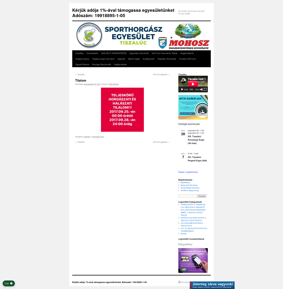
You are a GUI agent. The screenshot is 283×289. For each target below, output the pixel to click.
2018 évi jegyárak (161, 74)
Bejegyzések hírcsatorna (189, 185)
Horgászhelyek (120, 64)
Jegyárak (121, 58)
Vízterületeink (92, 53)
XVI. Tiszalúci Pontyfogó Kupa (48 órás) (196, 139)
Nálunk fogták (134, 58)
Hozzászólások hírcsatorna (190, 187)
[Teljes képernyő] (205, 89)
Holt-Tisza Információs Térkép (164, 53)
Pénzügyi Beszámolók (101, 64)
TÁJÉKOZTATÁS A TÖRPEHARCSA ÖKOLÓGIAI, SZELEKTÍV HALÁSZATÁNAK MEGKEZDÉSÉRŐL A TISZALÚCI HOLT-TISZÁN (193, 209)
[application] (193, 84)
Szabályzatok (148, 58)
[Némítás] (201, 89)
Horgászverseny (82, 58)
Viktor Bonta (114, 84)
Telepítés (80, 74)
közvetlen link (98, 136)
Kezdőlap (79, 53)
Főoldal (87, 136)
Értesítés (184, 233)
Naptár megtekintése (188, 171)
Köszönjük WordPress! (189, 282)
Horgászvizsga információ (103, 58)
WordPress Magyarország (190, 190)
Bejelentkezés (185, 182)
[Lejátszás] (182, 89)
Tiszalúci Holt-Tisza (187, 58)
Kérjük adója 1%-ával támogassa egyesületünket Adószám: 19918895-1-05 (123, 12)
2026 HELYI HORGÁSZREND (113, 53)
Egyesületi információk (139, 53)
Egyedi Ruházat (82, 64)
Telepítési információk (166, 58)
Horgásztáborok (187, 53)
